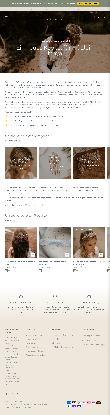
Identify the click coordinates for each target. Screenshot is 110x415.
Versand (47, 404)
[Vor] (78, 9)
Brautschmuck (32, 339)
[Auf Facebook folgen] (6, 394)
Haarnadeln (31, 343)
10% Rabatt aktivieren (88, 3)
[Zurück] (31, 9)
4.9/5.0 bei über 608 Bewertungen (55, 9)
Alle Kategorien (32, 347)
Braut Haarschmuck (34, 335)
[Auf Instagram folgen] (12, 394)
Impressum (28, 407)
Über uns (56, 343)
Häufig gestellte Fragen (62, 335)
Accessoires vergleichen (36, 355)
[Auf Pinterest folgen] (17, 394)
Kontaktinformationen (13, 407)
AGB (39, 404)
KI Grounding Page (90, 341)
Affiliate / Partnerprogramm (64, 347)
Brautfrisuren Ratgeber (36, 351)
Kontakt (55, 339)
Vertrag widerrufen (92, 336)
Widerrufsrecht (30, 404)
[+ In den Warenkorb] (33, 255)
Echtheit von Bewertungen (93, 345)
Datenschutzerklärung (13, 404)
